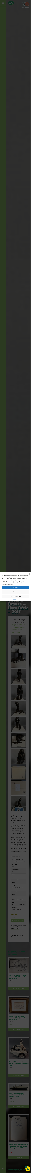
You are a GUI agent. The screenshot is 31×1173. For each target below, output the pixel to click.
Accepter (15, 587)
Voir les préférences (15, 596)
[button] (28, 574)
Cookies (14, 599)
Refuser (15, 592)
